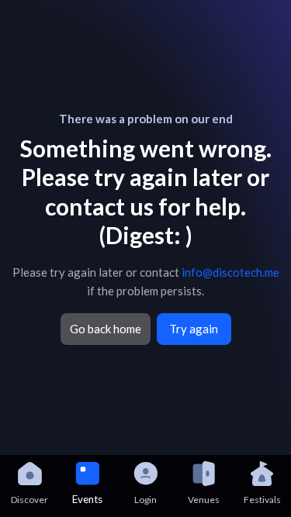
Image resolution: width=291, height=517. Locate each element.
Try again (193, 329)
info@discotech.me (230, 272)
